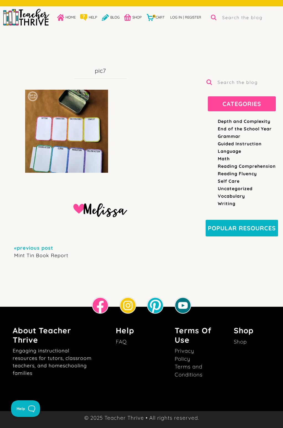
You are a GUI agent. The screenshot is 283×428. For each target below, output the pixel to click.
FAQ (121, 341)
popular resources (242, 228)
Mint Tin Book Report (41, 252)
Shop (240, 341)
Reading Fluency (237, 173)
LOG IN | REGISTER (185, 17)
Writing (226, 203)
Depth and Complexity (244, 121)
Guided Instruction (240, 143)
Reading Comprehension (247, 166)
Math (224, 158)
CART (159, 17)
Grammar (229, 136)
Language (229, 151)
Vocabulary (231, 196)
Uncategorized (235, 188)
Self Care (229, 181)
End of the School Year (245, 129)
